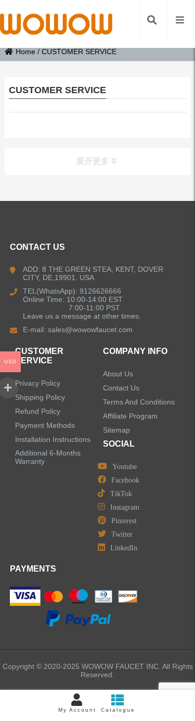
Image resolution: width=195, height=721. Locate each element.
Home (25, 51)
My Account (77, 710)
